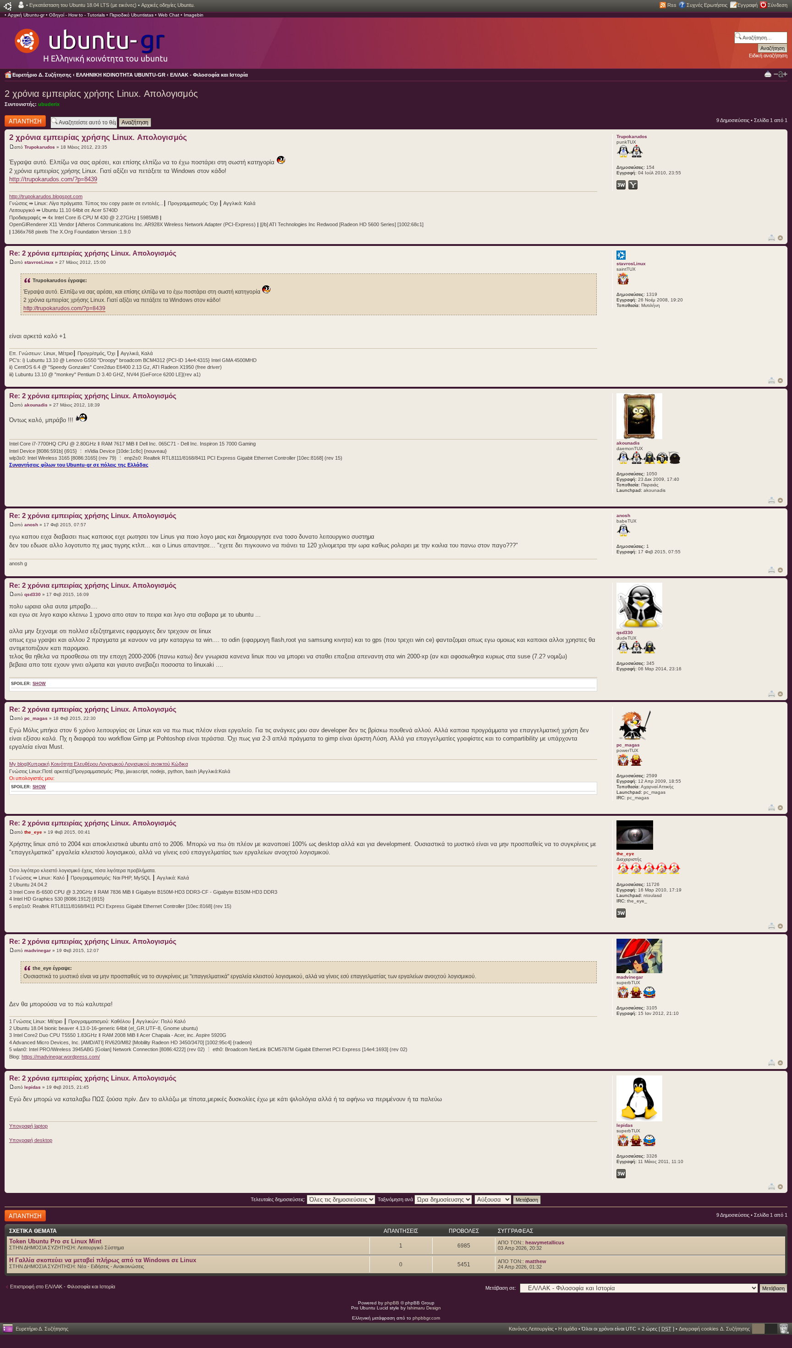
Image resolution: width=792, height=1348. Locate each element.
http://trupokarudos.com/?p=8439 (53, 179)
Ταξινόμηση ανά (396, 1199)
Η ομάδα (567, 1328)
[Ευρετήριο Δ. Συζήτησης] (90, 41)
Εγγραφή (747, 5)
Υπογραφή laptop (28, 1126)
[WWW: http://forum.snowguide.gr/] (621, 1173)
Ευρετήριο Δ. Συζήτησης (42, 75)
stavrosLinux (39, 262)
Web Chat (168, 14)
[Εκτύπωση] (771, 237)
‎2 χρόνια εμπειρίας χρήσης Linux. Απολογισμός (101, 94)
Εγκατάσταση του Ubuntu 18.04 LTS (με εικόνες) (83, 5)
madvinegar (37, 950)
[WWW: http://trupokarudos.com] (621, 184)
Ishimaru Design (424, 1307)
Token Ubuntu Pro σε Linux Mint (55, 1241)
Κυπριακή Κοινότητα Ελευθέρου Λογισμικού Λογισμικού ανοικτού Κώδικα (108, 764)
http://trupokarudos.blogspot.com (45, 196)
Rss (671, 5)
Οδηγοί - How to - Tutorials (77, 14)
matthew (535, 1261)
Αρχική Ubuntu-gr (26, 14)
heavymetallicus (544, 1242)
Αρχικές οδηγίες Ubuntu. (168, 5)
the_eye (33, 832)
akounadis (36, 404)
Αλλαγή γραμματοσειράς (780, 74)
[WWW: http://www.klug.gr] (621, 913)
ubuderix (49, 104)
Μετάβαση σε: (500, 1288)
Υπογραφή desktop (30, 1140)
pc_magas (36, 718)
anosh (31, 524)
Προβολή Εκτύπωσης (767, 73)
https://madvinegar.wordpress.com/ (61, 1056)
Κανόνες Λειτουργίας (531, 1328)
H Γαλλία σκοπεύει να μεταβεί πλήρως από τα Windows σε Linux (102, 1260)
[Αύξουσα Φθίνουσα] (508, 1199)
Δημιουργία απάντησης (17, 120)
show (39, 683)
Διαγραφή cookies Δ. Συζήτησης (714, 1328)
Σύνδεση (777, 5)
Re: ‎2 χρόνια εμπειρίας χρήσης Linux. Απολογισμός (92, 253)
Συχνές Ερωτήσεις (707, 5)
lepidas (32, 1087)
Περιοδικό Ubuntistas (132, 14)
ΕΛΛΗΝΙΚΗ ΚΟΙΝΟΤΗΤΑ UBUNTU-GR (120, 75)
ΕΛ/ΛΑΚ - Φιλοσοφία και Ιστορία (209, 75)
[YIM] (633, 184)
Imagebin (194, 14)
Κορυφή (780, 237)
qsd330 (32, 594)
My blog (18, 764)
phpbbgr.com (426, 1317)
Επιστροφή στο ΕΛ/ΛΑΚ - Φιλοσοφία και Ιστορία (62, 1286)
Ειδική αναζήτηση (768, 55)
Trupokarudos (39, 147)
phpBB (392, 1302)
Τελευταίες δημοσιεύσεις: (279, 1199)
